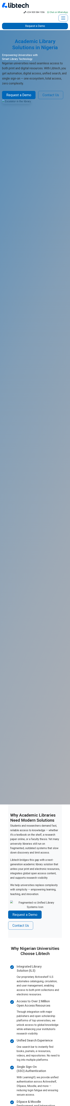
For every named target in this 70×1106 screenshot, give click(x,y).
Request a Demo (35, 26)
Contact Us (50, 95)
